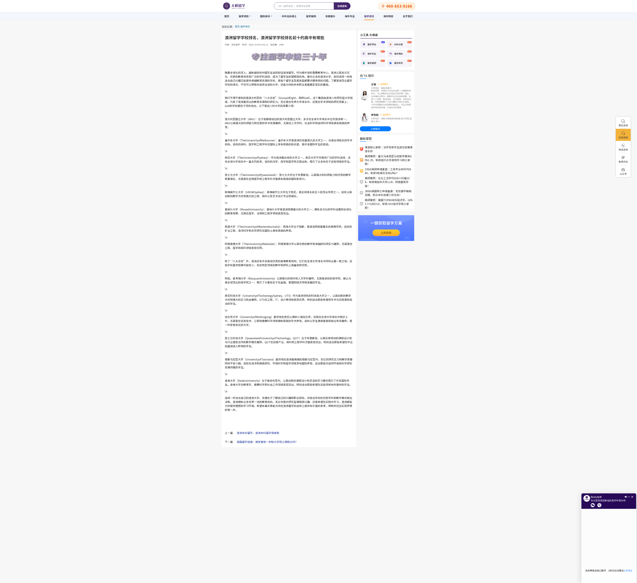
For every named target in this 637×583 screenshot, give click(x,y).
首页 (226, 16)
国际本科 (265, 16)
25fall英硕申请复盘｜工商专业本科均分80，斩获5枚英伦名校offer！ (388, 171)
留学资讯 (369, 16)
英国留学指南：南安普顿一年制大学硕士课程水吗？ (267, 442)
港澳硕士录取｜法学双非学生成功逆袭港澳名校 (389, 149)
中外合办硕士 (289, 16)
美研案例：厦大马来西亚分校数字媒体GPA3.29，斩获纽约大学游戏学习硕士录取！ (388, 160)
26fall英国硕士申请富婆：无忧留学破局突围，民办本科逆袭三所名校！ (388, 193)
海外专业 (350, 16)
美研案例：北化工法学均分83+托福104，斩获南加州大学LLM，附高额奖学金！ (387, 182)
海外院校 (388, 16)
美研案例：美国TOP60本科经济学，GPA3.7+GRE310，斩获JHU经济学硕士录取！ (389, 203)
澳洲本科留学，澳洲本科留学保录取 (258, 433)
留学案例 (311, 16)
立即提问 (375, 128)
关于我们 (408, 16)
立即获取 (386, 233)
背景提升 (330, 16)
